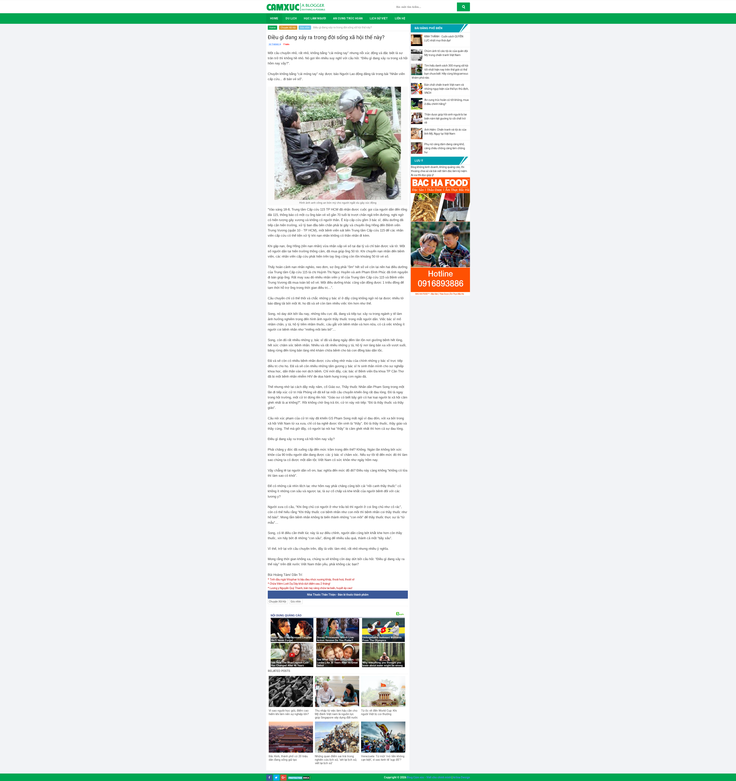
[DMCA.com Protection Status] (299, 777)
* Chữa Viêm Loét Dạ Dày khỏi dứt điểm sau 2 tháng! (299, 583)
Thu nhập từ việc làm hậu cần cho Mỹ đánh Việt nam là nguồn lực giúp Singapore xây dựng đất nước (336, 714)
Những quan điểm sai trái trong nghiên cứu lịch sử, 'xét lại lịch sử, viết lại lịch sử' (336, 760)
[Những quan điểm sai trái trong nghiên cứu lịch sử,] (337, 737)
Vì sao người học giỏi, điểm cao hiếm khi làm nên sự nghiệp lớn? (289, 712)
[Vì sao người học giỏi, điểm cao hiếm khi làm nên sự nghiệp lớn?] (291, 691)
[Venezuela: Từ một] (383, 737)
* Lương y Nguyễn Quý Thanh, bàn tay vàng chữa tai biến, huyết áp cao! (310, 588)
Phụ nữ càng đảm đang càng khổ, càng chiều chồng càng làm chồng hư (444, 148)
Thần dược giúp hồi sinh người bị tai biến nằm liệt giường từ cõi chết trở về (445, 118)
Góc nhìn (305, 27)
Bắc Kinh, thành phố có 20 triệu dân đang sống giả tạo (288, 758)
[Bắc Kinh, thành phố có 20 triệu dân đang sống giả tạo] (291, 737)
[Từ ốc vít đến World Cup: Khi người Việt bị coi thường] (383, 691)
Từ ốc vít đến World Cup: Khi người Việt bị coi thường (379, 712)
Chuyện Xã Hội (288, 27)
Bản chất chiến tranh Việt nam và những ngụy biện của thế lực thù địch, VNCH (446, 88)
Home (272, 27)
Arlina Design (461, 777)
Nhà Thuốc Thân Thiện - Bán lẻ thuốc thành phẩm (338, 594)
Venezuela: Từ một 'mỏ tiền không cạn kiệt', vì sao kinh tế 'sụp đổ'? (382, 758)
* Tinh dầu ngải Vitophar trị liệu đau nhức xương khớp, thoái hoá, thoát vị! (311, 579)
